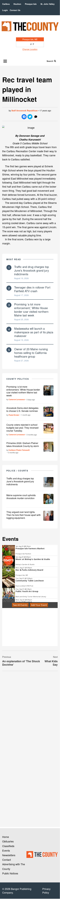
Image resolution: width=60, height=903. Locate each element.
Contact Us (15, 10)
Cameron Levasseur (17, 399)
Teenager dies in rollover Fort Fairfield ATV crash (32, 289)
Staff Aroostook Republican (24, 110)
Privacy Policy (46, 890)
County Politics (17, 378)
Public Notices (10, 873)
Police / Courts (17, 470)
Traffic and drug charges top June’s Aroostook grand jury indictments (31, 270)
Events (6, 850)
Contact (6, 859)
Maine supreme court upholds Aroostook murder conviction (21, 497)
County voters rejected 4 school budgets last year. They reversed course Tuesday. (22, 427)
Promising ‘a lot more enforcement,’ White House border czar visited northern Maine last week (31, 309)
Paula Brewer (14, 415)
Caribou (6, 4)
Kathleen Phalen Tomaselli (19, 450)
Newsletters (8, 855)
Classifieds (8, 846)
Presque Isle (31, 4)
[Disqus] (30, 712)
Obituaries (8, 841)
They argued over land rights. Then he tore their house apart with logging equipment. (23, 515)
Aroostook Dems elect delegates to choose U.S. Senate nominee (22, 409)
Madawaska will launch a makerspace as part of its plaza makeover (33, 332)
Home (5, 837)
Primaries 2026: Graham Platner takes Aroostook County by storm (22, 444)
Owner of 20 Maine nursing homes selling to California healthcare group (31, 352)
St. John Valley (48, 4)
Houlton (17, 4)
